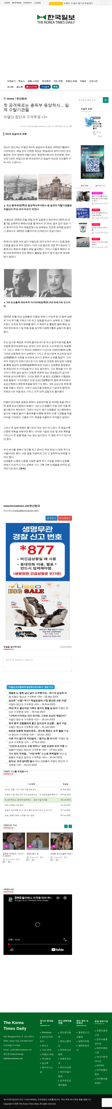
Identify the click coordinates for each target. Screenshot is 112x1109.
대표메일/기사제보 (12, 1045)
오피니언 (93, 81)
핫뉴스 (22, 81)
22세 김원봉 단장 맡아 (14, 805)
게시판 (10, 87)
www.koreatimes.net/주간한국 (22, 505)
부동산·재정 (71, 81)
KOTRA (100, 1065)
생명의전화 (83, 1041)
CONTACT (28, 3)
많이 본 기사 (100, 186)
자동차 (83, 81)
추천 (52, 518)
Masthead (46, 1032)
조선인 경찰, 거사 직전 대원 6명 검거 (20, 789)
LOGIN (7, 3)
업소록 (19, 87)
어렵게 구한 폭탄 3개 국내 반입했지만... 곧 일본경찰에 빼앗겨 (31, 794)
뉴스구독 (32, 87)
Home (10, 98)
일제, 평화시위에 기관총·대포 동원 (19, 815)
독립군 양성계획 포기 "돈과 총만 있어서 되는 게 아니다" (28, 810)
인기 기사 (84, 186)
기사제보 (37, 3)
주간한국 (46, 81)
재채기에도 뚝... (33, 854)
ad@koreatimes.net (13, 1058)
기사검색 (45, 87)
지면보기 (11, 81)
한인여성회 (65, 1067)
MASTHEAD (17, 3)
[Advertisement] (56, 53)
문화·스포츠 (33, 81)
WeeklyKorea (97, 193)
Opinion (96, 117)
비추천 (66, 518)
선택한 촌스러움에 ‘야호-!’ (61, 854)
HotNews (96, 209)
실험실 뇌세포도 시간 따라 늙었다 (13, 855)
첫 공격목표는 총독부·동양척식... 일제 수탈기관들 (26, 800)
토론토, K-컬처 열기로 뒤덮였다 (78, 3)
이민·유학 (58, 81)
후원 (55, 87)
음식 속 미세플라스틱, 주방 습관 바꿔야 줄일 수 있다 (99, 198)
